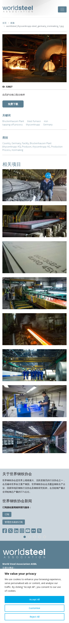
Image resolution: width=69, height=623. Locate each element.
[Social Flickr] (33, 530)
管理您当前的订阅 (14, 522)
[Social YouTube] (28, 530)
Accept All (34, 599)
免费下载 (13, 104)
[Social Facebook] (5, 530)
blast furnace (34, 121)
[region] (34, 596)
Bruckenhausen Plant (13, 121)
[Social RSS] (39, 530)
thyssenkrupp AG (41, 146)
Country (6, 143)
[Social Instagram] (22, 530)
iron (46, 121)
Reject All (34, 616)
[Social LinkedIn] (16, 530)
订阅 (7, 514)
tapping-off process (12, 124)
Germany (47, 124)
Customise (34, 608)
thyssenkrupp (33, 124)
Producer (26, 146)
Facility (25, 143)
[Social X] (10, 530)
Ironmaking (17, 149)
